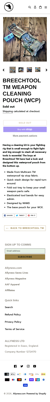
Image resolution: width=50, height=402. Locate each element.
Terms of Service (14, 329)
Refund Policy (13, 314)
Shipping (8, 111)
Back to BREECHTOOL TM (27, 228)
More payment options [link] (25, 135)
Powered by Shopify (36, 393)
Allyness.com (19, 393)
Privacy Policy (13, 322)
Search (9, 307)
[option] (12, 70)
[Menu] (45, 7)
